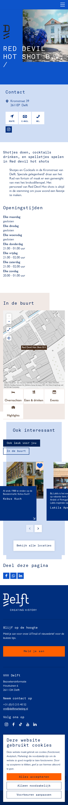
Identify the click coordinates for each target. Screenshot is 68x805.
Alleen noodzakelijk (34, 785)
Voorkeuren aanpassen (34, 795)
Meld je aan (34, 651)
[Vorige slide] (29, 528)
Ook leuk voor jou (21, 443)
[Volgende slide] (38, 528)
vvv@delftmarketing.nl (15, 709)
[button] (34, 349)
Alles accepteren (34, 777)
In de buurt (16, 451)
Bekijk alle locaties (34, 545)
